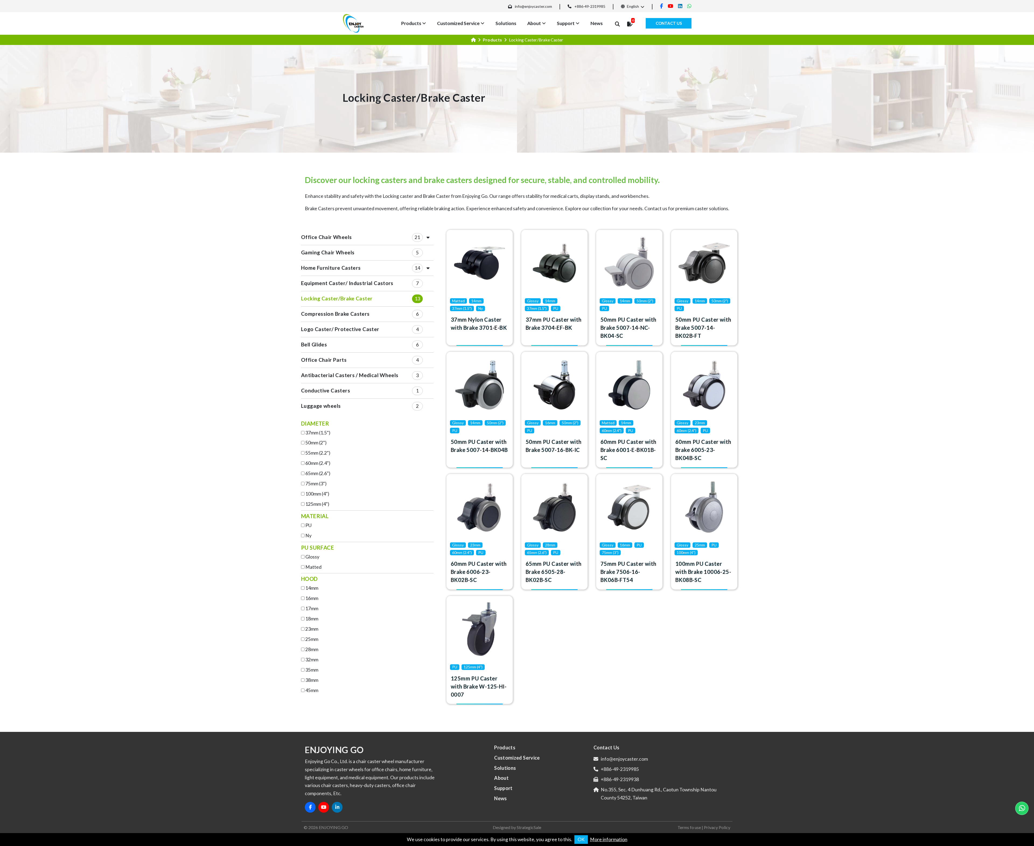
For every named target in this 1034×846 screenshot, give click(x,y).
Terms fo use (689, 827)
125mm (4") (317, 504)
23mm (311, 629)
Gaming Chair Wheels (327, 252)
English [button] (632, 6)
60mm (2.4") (317, 463)
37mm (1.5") (317, 433)
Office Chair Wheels (326, 237)
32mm (311, 659)
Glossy (312, 557)
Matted (313, 567)
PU (308, 525)
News (597, 23)
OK (581, 839)
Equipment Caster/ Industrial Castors (347, 283)
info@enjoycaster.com (533, 6)
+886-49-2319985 (589, 6)
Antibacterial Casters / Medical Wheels (350, 375)
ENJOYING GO (333, 827)
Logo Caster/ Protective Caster (340, 329)
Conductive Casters (325, 390)
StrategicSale (529, 827)
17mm (311, 608)
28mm (311, 649)
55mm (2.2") (317, 453)
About (534, 23)
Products (411, 23)
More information (608, 839)
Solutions (505, 23)
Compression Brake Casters (335, 314)
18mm (311, 619)
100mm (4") (317, 494)
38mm (311, 680)
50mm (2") (316, 442)
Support (566, 23)
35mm (311, 670)
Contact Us (669, 23)
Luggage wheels (321, 406)
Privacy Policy (717, 827)
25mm (311, 639)
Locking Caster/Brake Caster (336, 298)
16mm (311, 598)
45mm (311, 690)
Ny (308, 535)
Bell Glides (314, 344)
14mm (311, 588)
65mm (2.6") (317, 473)
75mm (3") (316, 483)
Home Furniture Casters (331, 268)
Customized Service (458, 23)
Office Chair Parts (324, 360)
